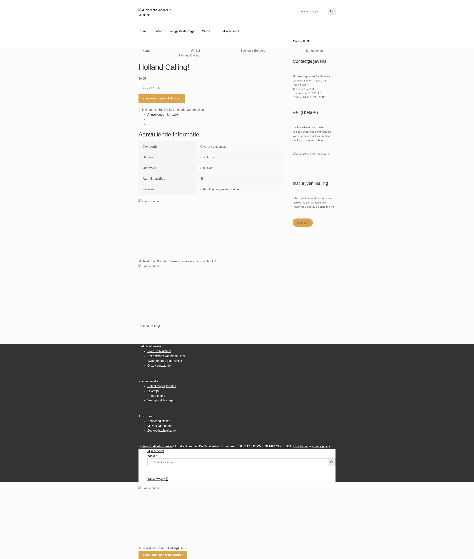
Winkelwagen (157, 479)
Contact (157, 31)
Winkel (206, 31)
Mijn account (230, 31)
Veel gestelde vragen (182, 31)
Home (142, 31)
